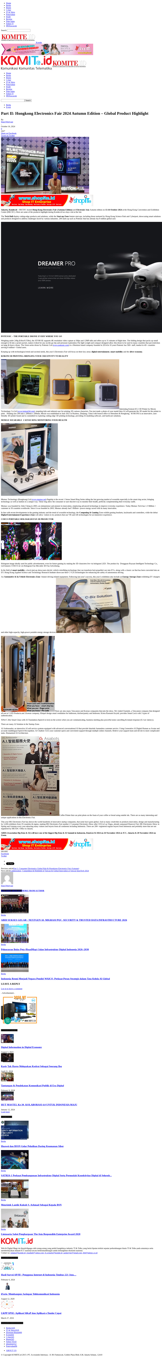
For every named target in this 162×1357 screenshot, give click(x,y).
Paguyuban (10, 14)
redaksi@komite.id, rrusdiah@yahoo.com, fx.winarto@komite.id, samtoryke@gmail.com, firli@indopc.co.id (54, 1253)
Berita (8, 5)
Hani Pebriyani (7, 122)
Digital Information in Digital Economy (21, 1047)
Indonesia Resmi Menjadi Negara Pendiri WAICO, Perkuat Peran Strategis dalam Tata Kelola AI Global (55, 978)
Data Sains (10, 21)
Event (8, 107)
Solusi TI (9, 24)
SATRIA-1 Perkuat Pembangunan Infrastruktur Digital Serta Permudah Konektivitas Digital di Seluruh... (56, 1175)
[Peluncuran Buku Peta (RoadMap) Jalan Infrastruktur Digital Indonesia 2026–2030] (15, 942)
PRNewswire (11, 26)
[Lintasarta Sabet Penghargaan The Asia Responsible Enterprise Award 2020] (15, 1227)
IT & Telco (10, 12)
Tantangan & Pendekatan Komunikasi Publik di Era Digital (32, 1085)
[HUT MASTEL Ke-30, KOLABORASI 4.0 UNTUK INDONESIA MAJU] (7, 1100)
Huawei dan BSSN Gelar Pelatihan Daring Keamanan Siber (32, 1146)
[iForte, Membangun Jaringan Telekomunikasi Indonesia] (7, 1289)
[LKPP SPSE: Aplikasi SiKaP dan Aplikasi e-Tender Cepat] (7, 1308)
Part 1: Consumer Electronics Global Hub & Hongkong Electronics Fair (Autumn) (46, 868)
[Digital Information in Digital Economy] (7, 1042)
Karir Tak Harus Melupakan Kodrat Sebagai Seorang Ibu (31, 1066)
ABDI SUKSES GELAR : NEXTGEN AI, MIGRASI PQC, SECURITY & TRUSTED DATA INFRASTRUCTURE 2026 (64, 920)
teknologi (11, 1344)
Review (9, 19)
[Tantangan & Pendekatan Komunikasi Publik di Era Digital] (7, 1081)
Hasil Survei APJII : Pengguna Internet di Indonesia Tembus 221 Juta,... (38, 1274)
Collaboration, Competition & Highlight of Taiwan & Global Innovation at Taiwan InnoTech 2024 (49, 871)
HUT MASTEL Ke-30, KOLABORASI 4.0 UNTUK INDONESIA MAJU (39, 1104)
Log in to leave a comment (11, 989)
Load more (5, 1112)
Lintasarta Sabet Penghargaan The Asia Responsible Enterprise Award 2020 (40, 1234)
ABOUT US (11, 1350)
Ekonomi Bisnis (14, 1332)
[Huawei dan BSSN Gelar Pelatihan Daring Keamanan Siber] (15, 1139)
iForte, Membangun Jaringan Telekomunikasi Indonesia (30, 1294)
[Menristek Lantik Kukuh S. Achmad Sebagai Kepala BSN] (15, 1198)
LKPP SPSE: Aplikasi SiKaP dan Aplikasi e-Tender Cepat (31, 1313)
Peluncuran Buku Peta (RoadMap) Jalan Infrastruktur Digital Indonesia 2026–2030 (45, 949)
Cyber (8, 10)
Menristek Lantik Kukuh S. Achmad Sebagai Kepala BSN (31, 1205)
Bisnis (8, 8)
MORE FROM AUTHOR (33, 891)
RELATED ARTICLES (11, 891)
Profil (8, 17)
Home (8, 3)
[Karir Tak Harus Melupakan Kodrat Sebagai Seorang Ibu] (7, 1061)
